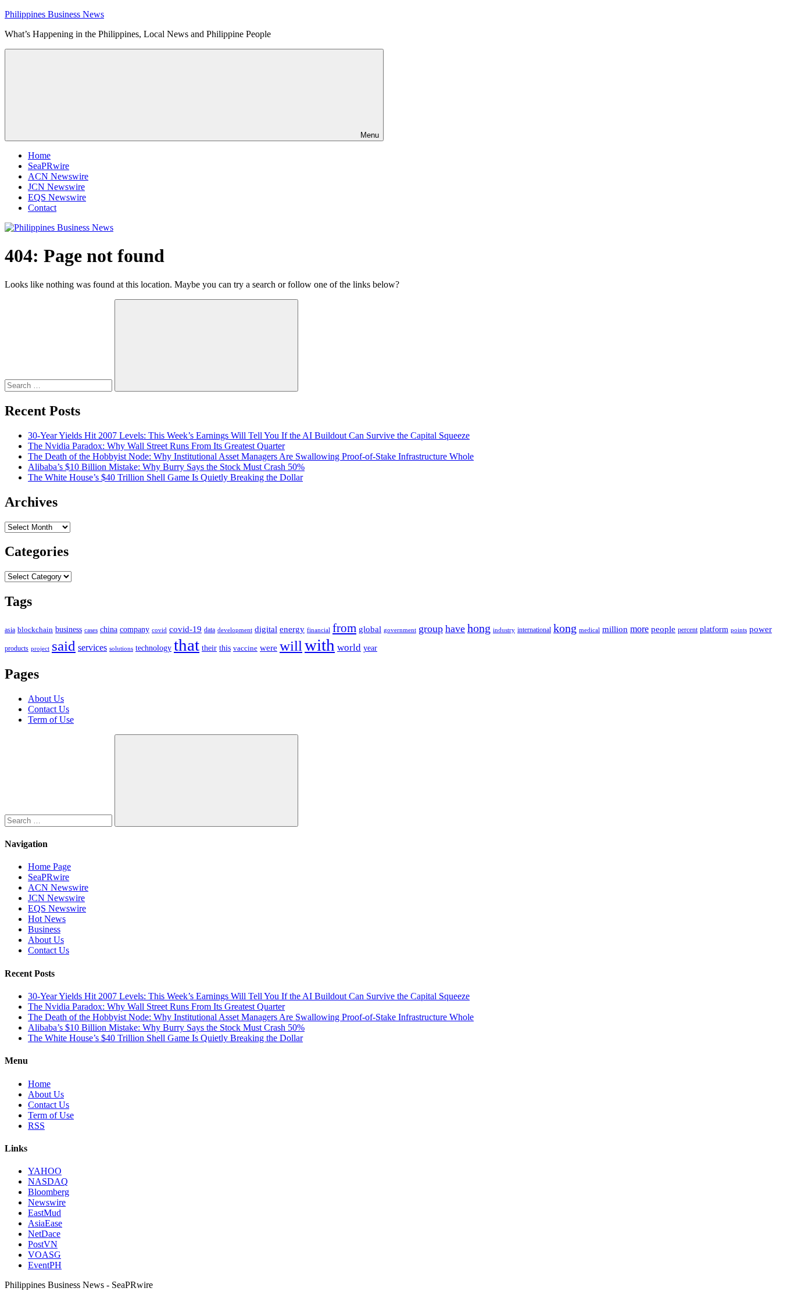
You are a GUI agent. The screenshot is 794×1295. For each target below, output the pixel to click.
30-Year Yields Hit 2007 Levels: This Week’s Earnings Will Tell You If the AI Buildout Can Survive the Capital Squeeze (249, 435)
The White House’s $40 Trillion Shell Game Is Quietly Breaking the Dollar (165, 477)
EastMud (44, 1213)
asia (10, 630)
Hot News (47, 919)
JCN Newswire (56, 187)
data (209, 630)
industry (504, 629)
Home (39, 155)
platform (714, 629)
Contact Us (48, 709)
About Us (46, 699)
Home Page (49, 866)
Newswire (47, 1202)
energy (292, 629)
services (92, 647)
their (209, 647)
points (739, 629)
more (639, 629)
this (225, 647)
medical (589, 629)
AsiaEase (45, 1223)
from (344, 628)
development (234, 629)
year (370, 648)
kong (565, 628)
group (431, 628)
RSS (36, 1126)
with (320, 645)
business (68, 629)
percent (688, 630)
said (64, 646)
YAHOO (45, 1171)
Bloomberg (48, 1192)
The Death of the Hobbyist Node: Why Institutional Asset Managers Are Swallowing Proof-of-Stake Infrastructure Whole (251, 456)
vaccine (245, 648)
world (349, 647)
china (108, 629)
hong (479, 628)
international (534, 630)
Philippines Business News (54, 14)
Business (44, 929)
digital (266, 629)
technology (153, 648)
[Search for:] (60, 385)
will (291, 646)
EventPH (45, 1265)
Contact (42, 208)
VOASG (44, 1255)
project (40, 648)
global (370, 629)
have (455, 628)
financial (318, 630)
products (16, 648)
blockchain (35, 629)
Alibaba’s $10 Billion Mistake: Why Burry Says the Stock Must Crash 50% (166, 467)
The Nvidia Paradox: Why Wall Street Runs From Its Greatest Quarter (156, 446)
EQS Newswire (57, 197)
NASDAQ (48, 1181)
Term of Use (51, 719)
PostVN (43, 1244)
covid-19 (185, 629)
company (134, 629)
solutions (121, 648)
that (186, 645)
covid (159, 629)
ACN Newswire (58, 176)
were (268, 647)
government (400, 629)
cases (91, 629)
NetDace (44, 1234)
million (615, 629)
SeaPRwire (48, 166)
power (760, 629)
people (663, 629)
